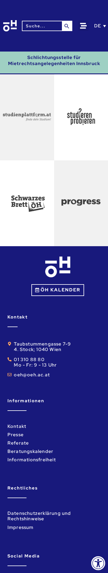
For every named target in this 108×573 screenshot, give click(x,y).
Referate (18, 443)
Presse (15, 435)
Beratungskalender (30, 451)
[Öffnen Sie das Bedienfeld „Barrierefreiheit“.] (98, 563)
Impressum (20, 527)
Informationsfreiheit (31, 460)
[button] (83, 26)
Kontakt (16, 426)
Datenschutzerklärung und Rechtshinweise (39, 516)
